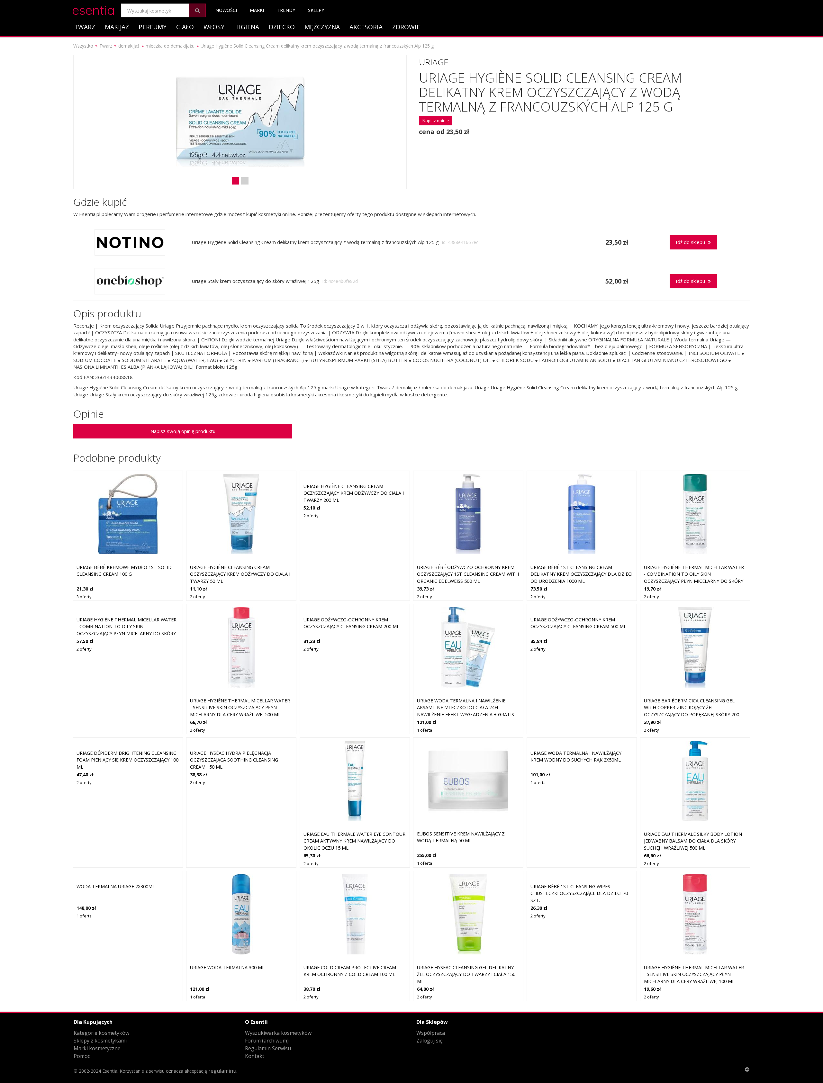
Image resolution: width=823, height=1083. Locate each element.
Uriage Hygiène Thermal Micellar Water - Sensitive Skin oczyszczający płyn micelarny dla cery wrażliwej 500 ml (240, 707)
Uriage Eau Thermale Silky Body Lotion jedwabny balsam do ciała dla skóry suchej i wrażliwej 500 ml (693, 841)
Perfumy (153, 27)
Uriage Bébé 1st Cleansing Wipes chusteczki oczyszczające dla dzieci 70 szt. (579, 893)
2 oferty (197, 597)
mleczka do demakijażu (170, 46)
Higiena (246, 27)
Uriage (433, 62)
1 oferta (424, 730)
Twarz (84, 27)
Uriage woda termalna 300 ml (227, 967)
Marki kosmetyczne (97, 1048)
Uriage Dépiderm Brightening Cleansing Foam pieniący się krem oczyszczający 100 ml (127, 760)
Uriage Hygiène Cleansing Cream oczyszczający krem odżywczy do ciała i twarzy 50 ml (240, 574)
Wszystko (83, 46)
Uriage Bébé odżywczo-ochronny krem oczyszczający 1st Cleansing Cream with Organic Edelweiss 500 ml (468, 574)
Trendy (286, 10)
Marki (257, 10)
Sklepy (316, 10)
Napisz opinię (435, 120)
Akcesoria (366, 27)
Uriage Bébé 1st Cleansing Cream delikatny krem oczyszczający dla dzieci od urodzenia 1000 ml (581, 574)
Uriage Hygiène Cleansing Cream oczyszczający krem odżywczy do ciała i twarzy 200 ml (353, 493)
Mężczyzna (322, 27)
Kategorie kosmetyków (101, 1032)
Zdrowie (406, 27)
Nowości (226, 10)
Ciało (185, 27)
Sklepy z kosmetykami (100, 1040)
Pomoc (82, 1056)
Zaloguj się (429, 1040)
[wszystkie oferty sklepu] (129, 242)
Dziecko (282, 27)
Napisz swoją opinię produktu (182, 431)
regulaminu (222, 1070)
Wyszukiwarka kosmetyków (278, 1032)
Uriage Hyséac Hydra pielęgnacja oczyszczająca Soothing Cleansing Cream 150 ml (234, 760)
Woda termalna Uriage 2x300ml (116, 886)
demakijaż (129, 46)
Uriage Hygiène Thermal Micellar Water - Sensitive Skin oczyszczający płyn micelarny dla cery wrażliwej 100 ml (694, 974)
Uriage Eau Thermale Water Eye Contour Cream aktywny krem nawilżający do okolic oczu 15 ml (354, 841)
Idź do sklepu (691, 242)
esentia (93, 9)
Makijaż (117, 27)
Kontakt (254, 1056)
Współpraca (430, 1032)
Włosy (213, 27)
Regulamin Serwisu (268, 1048)
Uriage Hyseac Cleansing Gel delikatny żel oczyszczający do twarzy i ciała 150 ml (466, 974)
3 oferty (84, 597)
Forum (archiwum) (267, 1040)
